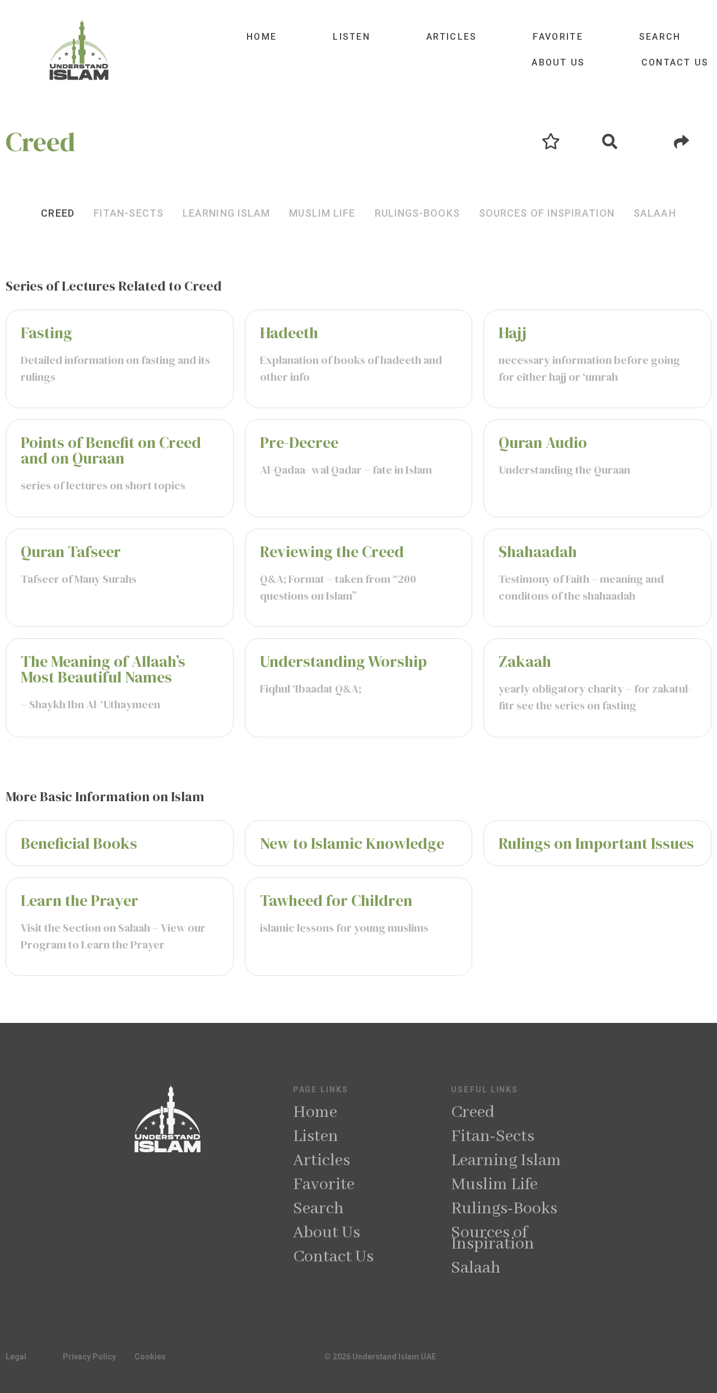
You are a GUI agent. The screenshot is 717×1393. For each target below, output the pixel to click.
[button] (57, 213)
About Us (558, 62)
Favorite (558, 36)
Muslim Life (494, 1185)
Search (660, 36)
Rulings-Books (504, 1209)
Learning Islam (506, 1161)
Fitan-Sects (492, 1137)
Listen (351, 36)
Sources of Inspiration (492, 1238)
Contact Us (675, 62)
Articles (451, 36)
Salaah (476, 1268)
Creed (473, 1112)
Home (261, 36)
